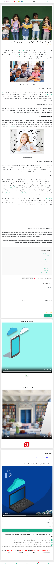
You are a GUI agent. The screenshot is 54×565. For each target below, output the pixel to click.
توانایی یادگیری (22, 50)
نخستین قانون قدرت (45, 259)
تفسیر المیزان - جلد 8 (45, 270)
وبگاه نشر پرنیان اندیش (10, 187)
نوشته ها (23, 278)
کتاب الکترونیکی (22, 193)
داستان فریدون (46, 255)
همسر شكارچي (46, 266)
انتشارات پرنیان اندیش (47, 199)
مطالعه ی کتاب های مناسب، (17, 54)
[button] (27, 563)
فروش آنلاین (44, 187)
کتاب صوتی (32, 193)
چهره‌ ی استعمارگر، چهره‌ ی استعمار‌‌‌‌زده (42, 272)
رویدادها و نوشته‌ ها (29, 278)
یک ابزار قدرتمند (41, 165)
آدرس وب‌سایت (49, 307)
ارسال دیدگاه (48, 316)
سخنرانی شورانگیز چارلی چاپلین (43, 253)
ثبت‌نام (27, 530)
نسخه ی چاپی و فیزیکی (9, 193)
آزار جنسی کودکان (46, 257)
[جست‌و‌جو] (16, 563)
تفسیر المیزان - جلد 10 (45, 264)
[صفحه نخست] (48, 563)
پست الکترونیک (23, 301)
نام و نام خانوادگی (48, 301)
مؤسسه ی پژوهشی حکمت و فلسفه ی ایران (42, 457)
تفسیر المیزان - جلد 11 (45, 262)
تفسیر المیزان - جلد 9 (45, 268)
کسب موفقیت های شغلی (10, 126)
